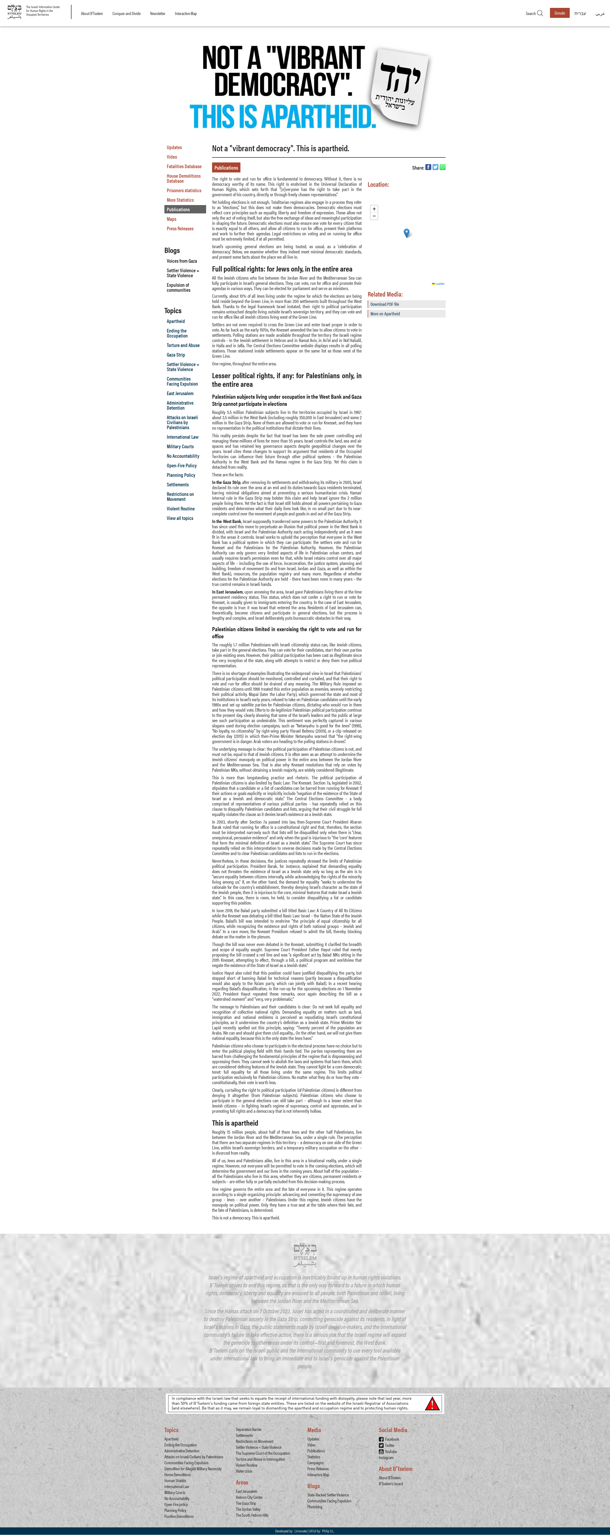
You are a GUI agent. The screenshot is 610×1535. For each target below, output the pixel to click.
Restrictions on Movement (180, 496)
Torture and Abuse (183, 344)
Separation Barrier (249, 1429)
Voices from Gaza (182, 260)
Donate (560, 13)
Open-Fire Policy (182, 465)
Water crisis (244, 1471)
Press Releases (180, 228)
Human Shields (175, 1480)
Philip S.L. (328, 1531)
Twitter (390, 1445)
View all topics (180, 517)
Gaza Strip (176, 354)
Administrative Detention (180, 405)
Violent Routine (181, 508)
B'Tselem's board (391, 1483)
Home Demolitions (177, 1474)
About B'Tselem (92, 13)
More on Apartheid (385, 313)
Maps (171, 218)
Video (172, 156)
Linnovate (301, 1531)
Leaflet (439, 284)
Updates (174, 147)
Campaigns (315, 1462)
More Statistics (180, 199)
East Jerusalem (180, 393)
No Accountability (183, 455)
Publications (178, 209)
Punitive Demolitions (179, 1516)
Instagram (386, 1457)
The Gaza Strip (246, 1503)
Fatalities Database (184, 166)
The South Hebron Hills (252, 1515)
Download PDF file (385, 304)
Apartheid (176, 320)
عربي (600, 13)
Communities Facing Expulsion (182, 381)
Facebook (392, 1439)
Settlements (178, 484)
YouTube (391, 1451)
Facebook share (428, 167)
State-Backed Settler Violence (328, 1495)
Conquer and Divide (126, 13)
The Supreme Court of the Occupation (263, 1453)
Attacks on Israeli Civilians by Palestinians (182, 422)
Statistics (313, 1457)
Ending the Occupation (177, 333)
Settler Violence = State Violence (183, 273)
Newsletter (157, 13)
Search (534, 13)
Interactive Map (186, 13)
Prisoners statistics (184, 190)
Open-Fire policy (176, 1504)
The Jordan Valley (248, 1509)
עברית (580, 13)
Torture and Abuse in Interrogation (260, 1459)
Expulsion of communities (178, 287)
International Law (182, 436)
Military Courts (180, 446)
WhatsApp (443, 167)
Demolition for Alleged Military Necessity (193, 1468)
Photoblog (314, 1507)
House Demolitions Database (184, 178)
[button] (407, 233)
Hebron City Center (249, 1497)
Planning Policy (181, 474)
